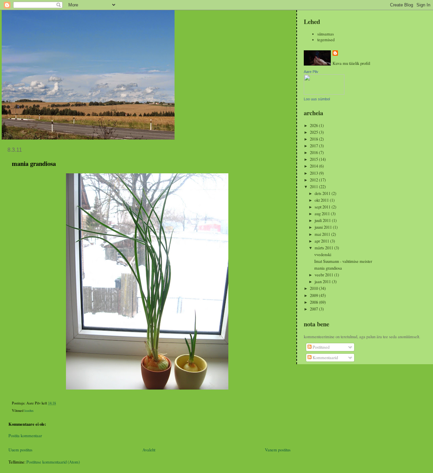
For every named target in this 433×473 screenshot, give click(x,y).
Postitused (320, 347)
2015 (314, 159)
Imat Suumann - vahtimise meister (343, 261)
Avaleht (148, 450)
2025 (314, 132)
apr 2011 (322, 241)
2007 (314, 309)
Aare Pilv (311, 72)
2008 (314, 302)
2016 (314, 152)
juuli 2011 (323, 220)
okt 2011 (322, 200)
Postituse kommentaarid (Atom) (53, 462)
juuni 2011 (324, 227)
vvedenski (322, 254)
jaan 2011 (323, 281)
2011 (314, 187)
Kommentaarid (325, 357)
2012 (314, 180)
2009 (314, 295)
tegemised (326, 40)
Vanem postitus (278, 450)
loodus (28, 410)
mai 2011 (323, 234)
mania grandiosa (328, 268)
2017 (314, 146)
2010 (314, 288)
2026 (314, 125)
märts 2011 (324, 248)
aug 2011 (323, 214)
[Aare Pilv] (324, 93)
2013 (314, 173)
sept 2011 (323, 207)
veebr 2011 (324, 275)
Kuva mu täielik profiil (351, 63)
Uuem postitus (20, 450)
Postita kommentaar (25, 436)
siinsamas (325, 34)
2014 (314, 166)
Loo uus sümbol (317, 99)
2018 (314, 139)
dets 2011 (323, 193)
